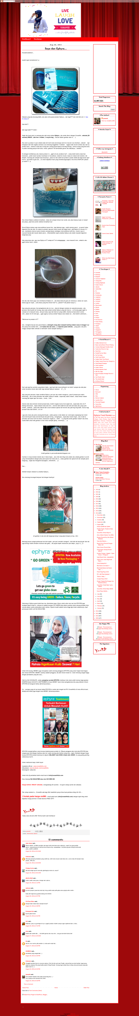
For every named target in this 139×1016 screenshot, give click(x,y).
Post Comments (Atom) (35, 990)
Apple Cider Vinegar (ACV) (105, 422)
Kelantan (97, 293)
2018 (97, 501)
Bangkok (97, 276)
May (98, 598)
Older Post (86, 987)
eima (27, 931)
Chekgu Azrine (30, 868)
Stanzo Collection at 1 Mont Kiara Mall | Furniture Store (108, 251)
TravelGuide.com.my (103, 434)
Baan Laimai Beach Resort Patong (104, 345)
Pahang (97, 311)
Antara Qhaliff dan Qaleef (103, 526)
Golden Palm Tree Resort (102, 359)
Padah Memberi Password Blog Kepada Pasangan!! (108, 210)
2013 (97, 513)
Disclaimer (38, 39)
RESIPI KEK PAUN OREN (102, 473)
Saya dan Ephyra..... (102, 541)
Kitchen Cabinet (99, 398)
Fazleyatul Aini (30, 911)
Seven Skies (99, 430)
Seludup (113, 417)
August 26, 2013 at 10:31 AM (33, 872)
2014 (97, 510)
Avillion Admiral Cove (101, 343)
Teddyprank (109, 420)
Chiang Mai (98, 280)
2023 (97, 489)
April (98, 601)
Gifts (96, 394)
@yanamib (104, 152)
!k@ (27, 921)
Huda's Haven (99, 284)
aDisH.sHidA (29, 878)
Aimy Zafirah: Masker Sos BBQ (105, 535)
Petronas (103, 420)
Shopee (108, 430)
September (100, 522)
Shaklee (104, 430)
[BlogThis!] (37, 831)
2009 (97, 618)
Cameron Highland (100, 278)
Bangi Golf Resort (105, 417)
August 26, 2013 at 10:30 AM (33, 863)
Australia (97, 272)
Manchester (98, 305)
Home (56, 987)
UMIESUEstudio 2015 (73, 1015)
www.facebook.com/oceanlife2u (39, 768)
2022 (97, 492)
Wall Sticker (98, 406)
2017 (97, 503)
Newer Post (25, 987)
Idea (96, 396)
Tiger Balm (96, 434)
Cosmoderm (103, 424)
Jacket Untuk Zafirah (107, 233)
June (98, 596)
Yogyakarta (98, 334)
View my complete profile (108, 120)
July (98, 594)
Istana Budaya (103, 419)
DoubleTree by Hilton (100, 353)
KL (96, 291)
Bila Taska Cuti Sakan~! (103, 565)
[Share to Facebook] (40, 831)
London (97, 303)
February (99, 605)
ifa (26, 941)
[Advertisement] (104, 69)
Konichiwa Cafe (111, 427)
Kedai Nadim (104, 427)
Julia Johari (29, 843)
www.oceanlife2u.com (39, 766)
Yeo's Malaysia (112, 434)
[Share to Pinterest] (42, 831)
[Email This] (36, 831)
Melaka (97, 309)
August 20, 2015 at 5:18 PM (33, 980)
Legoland (97, 299)
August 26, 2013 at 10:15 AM (33, 851)
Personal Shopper (100, 402)
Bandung (97, 274)
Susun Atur (98, 404)
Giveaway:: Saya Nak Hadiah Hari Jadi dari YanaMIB (108, 202)
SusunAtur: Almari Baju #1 (104, 532)
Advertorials (30, 833)
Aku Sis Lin (99, 444)
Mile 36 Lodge (99, 371)
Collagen (96, 419)
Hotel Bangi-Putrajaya (101, 363)
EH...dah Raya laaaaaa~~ (104, 574)
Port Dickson (98, 319)
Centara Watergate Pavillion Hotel (104, 347)
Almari (97, 389)
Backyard (97, 392)
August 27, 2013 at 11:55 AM (33, 936)
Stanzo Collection (103, 432)
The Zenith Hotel (99, 379)
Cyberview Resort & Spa (101, 349)
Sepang (97, 327)
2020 (97, 496)
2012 (97, 611)
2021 (97, 494)
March (99, 603)
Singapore (98, 329)
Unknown (28, 856)
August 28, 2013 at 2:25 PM (33, 955)
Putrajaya (97, 323)
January (99, 608)
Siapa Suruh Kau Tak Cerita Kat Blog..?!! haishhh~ (107, 243)
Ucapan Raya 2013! (102, 578)
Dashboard (26, 39)
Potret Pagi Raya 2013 (103, 571)
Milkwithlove (97, 420)
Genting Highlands (100, 282)
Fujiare (95, 425)
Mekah (97, 307)
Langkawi (97, 297)
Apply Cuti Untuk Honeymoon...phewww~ (108, 217)
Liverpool (97, 301)
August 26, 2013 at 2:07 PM (33, 896)
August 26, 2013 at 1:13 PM (33, 882)
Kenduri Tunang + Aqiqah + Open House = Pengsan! (105, 554)
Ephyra (35, 833)
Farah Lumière (100, 454)
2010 (97, 615)
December (100, 515)
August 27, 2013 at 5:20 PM (33, 945)
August (99, 524)
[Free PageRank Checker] (104, 168)
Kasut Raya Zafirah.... (102, 591)
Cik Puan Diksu (30, 901)
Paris (96, 313)
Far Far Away (98, 355)
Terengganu (98, 332)
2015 (97, 508)
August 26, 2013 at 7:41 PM (33, 926)
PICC (95, 430)
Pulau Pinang (98, 321)
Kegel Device (111, 419)
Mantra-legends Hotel (101, 369)
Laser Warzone (97, 429)
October (99, 519)
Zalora (95, 436)
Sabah (97, 325)
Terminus (110, 432)
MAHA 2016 (104, 429)
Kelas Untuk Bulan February (103, 479)
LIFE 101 (72, 1014)
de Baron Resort (99, 381)
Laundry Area (98, 400)
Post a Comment (28, 984)
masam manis (99, 477)
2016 (97, 506)
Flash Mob (112, 424)
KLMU (98, 427)
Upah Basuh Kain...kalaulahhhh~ (105, 557)
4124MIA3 (28, 951)
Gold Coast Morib (100, 357)
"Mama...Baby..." (101, 576)
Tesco (114, 432)
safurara (28, 888)
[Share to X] (39, 831)
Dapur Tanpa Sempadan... (103, 472)
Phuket (97, 317)
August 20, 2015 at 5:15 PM (33, 969)
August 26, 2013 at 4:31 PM (33, 916)
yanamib (28, 974)
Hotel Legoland (99, 365)
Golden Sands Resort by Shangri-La (104, 361)
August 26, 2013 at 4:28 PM (33, 906)
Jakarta (97, 287)
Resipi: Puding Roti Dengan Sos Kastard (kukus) (105, 582)
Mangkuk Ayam (111, 429)
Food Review (106, 415)
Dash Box (98, 351)
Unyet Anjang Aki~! (102, 563)
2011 (97, 613)
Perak (97, 315)
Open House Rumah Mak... (104, 547)
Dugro (107, 424)
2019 (97, 499)
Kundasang (98, 295)
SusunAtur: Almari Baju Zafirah (105, 588)
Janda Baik (98, 289)
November (100, 517)
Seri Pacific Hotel (99, 377)
